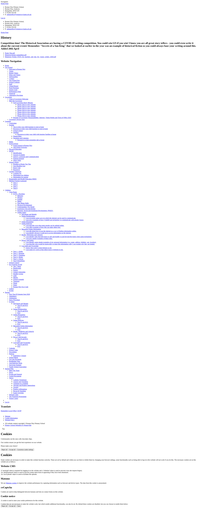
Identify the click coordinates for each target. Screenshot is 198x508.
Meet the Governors (15, 101)
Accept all (12, 449)
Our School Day (14, 80)
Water (15, 285)
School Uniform (14, 82)
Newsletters (13, 352)
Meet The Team (14, 370)
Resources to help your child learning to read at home (30, 129)
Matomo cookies (11, 483)
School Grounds (18, 279)
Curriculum (12, 123)
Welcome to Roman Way (17, 69)
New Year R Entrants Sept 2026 (19, 294)
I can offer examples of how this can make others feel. (43, 227)
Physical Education (15, 149)
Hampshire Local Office (9, 411)
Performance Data (15, 91)
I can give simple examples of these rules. (39, 238)
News (11, 372)
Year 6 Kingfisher (19, 261)
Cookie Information (11, 418)
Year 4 (15, 184)
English (11, 125)
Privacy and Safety (27, 240)
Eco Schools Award (15, 264)
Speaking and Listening (21, 138)
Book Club (16, 168)
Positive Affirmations (20, 389)
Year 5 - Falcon (18, 259)
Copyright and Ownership (29, 246)
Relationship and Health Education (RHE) (23, 179)
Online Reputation (27, 222)
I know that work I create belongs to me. (39, 248)
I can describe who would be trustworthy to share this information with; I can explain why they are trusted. (60, 244)
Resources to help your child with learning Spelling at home (36, 134)
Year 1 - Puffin (18, 251)
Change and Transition (20, 382)
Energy (15, 270)
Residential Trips (14, 361)
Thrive (11, 378)
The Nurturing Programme (17, 396)
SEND (11, 151)
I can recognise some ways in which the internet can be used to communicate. (51, 218)
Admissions (13, 298)
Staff (10, 84)
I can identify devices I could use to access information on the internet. (48, 233)
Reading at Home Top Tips (22, 164)
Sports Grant (13, 90)
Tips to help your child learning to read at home (28, 127)
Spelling (16, 132)
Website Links (13, 395)
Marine (15, 277)
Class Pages (13, 192)
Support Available (19, 155)
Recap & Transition (19, 391)
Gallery (11, 289)
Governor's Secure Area (17, 119)
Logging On (17, 173)
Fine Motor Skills (23, 203)
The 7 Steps (17, 266)
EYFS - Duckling (19, 194)
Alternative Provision (16, 95)
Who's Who (17, 160)
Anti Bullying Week (15, 363)
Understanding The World (25, 207)
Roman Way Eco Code (20, 287)
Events (11, 290)
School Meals (13, 357)
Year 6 (15, 188)
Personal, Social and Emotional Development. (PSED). (35, 210)
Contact (11, 78)
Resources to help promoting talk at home (30, 140)
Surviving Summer (15, 365)
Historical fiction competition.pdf (15, 55)
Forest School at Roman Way (22, 145)
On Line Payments (15, 359)
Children (8, 190)
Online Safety (21, 212)
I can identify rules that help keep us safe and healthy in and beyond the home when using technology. (59, 237)
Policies (11, 354)
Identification (17, 153)
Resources (16, 170)
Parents (7, 292)
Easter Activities (18, 393)
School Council (14, 263)
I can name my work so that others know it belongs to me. (44, 250)
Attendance (12, 296)
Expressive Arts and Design (26, 209)
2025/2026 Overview (20, 147)
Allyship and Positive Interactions (24, 385)
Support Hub (9, 369)
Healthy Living (18, 274)
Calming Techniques (20, 380)
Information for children (21, 175)
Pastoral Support (18, 158)
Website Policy (10, 420)
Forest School (13, 144)
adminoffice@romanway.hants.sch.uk (19, 14)
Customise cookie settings (25, 449)
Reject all (4, 449)
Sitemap (7, 416)
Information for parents (20, 177)
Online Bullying (26, 224)
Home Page (4, 3)
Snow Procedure (14, 300)
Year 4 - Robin (18, 257)
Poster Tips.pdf (10, 53)
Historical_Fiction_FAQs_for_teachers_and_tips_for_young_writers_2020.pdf (30, 57)
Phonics (19, 197)
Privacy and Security (20, 337)
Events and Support (15, 374)
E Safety (12, 302)
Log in (3, 18)
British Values (13, 73)
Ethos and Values (14, 75)
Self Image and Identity (20, 303)
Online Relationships (28, 216)
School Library (18, 131)
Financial (12, 93)
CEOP (19, 411)
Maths (11, 142)
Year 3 (15, 183)
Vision (11, 71)
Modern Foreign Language (18, 181)
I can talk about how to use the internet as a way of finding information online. (51, 231)
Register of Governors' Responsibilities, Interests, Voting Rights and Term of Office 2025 (42, 118)
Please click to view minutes (26, 104)
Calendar (12, 348)
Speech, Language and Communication (26, 157)
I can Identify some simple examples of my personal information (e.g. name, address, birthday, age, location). (61, 242)
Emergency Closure (19, 356)
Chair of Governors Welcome (18, 99)
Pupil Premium (14, 88)
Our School (8, 67)
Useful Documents (15, 376)
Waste (15, 283)
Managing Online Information (31, 229)
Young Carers (13, 398)
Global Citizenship (19, 272)
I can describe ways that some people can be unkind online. (45, 225)
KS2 (18, 307)
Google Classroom (15, 171)
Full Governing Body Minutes (23, 103)
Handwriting (17, 136)
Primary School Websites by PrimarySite (18, 425)
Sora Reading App (19, 166)
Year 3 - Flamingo (19, 255)
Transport (16, 281)
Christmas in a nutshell (20, 383)
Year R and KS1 (22, 305)
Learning (8, 121)
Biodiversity (17, 268)
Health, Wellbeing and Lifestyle (23, 331)
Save (18, 506)
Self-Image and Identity (29, 214)
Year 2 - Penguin (18, 253)
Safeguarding (13, 77)
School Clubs (13, 350)
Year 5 (15, 186)
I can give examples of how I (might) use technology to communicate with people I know (55, 220)
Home (7, 65)
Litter (15, 276)
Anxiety (15, 387)
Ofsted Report (13, 86)
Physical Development (24, 205)
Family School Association (18, 367)
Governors (8, 97)
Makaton (20, 196)
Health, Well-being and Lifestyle (32, 235)
